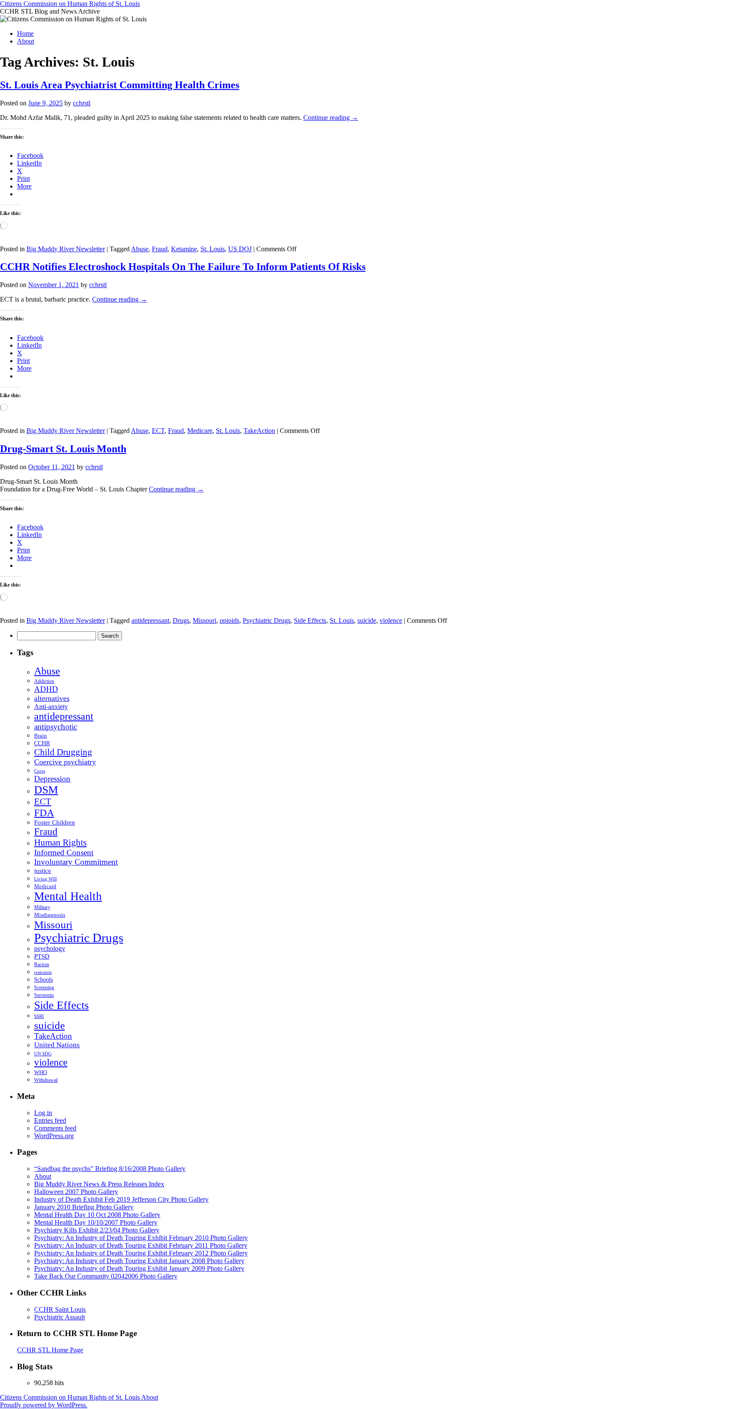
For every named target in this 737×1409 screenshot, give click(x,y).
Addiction (44, 681)
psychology (49, 948)
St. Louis (212, 249)
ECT (158, 430)
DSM (46, 790)
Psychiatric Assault (59, 1317)
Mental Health (68, 896)
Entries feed (50, 1120)
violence (391, 620)
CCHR (42, 743)
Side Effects (310, 620)
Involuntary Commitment (76, 861)
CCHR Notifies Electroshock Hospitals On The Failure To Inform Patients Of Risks (183, 266)
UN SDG (43, 1053)
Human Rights (60, 842)
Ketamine (184, 249)
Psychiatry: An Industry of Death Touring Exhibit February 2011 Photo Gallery (140, 1245)
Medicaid (45, 886)
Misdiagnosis (49, 915)
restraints (43, 972)
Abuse (139, 249)
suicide (366, 620)
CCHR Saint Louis (60, 1309)
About (25, 41)
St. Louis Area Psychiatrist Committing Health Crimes (119, 84)
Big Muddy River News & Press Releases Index (99, 1184)
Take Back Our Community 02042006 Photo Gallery (105, 1276)
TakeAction (259, 430)
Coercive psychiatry (65, 762)
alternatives (52, 698)
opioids (229, 620)
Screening (44, 988)
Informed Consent (63, 852)
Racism (41, 964)
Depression (52, 778)
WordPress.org (54, 1135)
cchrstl (81, 103)
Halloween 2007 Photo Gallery (76, 1191)
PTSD (41, 956)
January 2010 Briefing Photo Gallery (83, 1207)
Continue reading (330, 117)
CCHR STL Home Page (50, 1350)
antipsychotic (55, 726)
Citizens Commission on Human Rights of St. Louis (70, 3)
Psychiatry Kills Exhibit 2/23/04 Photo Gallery (97, 1230)
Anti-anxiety (51, 706)
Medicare (199, 430)
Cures (39, 770)
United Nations (57, 1045)
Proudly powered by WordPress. (43, 1405)
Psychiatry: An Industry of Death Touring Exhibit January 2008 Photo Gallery (139, 1260)
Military (42, 907)
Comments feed (55, 1128)
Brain (40, 736)
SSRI (39, 1016)
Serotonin (44, 995)
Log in (43, 1112)
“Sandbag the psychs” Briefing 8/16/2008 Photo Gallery (110, 1168)
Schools (43, 979)
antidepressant (150, 620)
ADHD (46, 689)
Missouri (204, 620)
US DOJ (240, 249)
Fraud (160, 249)
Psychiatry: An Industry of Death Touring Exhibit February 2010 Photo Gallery (141, 1237)
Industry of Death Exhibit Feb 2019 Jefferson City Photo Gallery (121, 1199)
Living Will (45, 879)
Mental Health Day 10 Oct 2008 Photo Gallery (97, 1214)
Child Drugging (63, 752)
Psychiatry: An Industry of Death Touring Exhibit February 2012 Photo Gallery (141, 1253)
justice (42, 870)
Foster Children (54, 822)
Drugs (181, 620)
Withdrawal (46, 1080)
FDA (44, 812)
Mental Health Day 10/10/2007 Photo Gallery (95, 1222)
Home (25, 33)
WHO (40, 1072)
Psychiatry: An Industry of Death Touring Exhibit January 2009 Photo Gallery (139, 1268)
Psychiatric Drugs (266, 620)
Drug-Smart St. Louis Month (63, 448)
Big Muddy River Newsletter (65, 249)
